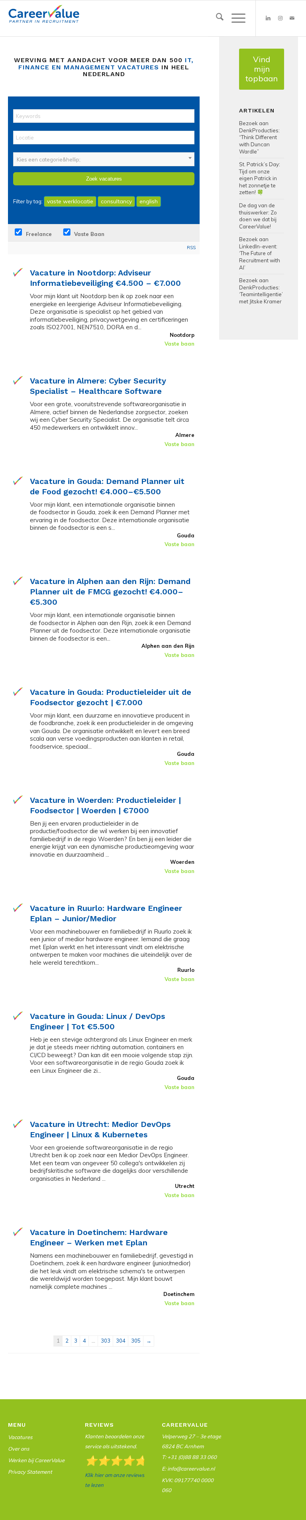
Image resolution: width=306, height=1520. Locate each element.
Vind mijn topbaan (261, 68)
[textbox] (104, 159)
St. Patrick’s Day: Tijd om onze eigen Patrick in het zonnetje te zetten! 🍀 (259, 178)
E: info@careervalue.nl (188, 1468)
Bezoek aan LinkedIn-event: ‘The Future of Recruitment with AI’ (259, 253)
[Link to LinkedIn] (268, 18)
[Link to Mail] (292, 18)
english (148, 201)
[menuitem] (216, 18)
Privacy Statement (30, 1472)
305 (136, 1340)
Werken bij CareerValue (36, 1460)
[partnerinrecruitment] (44, 20)
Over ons (18, 1448)
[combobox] (103, 159)
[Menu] (234, 18)
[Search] (216, 18)
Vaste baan (88, 234)
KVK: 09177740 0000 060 (188, 1485)
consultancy (116, 201)
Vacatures (20, 1437)
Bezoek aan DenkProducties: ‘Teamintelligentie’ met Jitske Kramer (261, 291)
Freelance (38, 234)
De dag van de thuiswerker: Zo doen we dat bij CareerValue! (258, 216)
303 (105, 1340)
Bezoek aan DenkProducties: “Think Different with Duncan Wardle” (259, 137)
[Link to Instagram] (280, 18)
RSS (191, 247)
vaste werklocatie (70, 201)
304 (121, 1340)
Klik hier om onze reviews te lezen (114, 1480)
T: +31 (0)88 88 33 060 (189, 1457)
